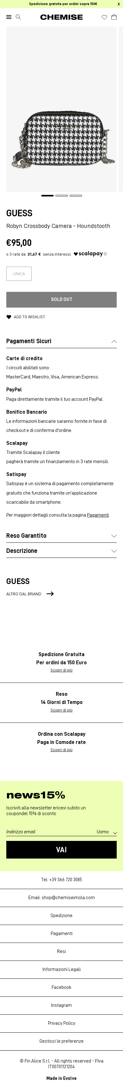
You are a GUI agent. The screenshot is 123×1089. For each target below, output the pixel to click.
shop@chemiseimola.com (68, 897)
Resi (61, 951)
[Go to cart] (114, 16)
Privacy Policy (61, 1023)
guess (19, 213)
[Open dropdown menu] (8, 17)
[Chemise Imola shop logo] (61, 17)
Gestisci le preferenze (61, 1041)
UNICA (19, 273)
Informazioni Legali (62, 969)
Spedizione (61, 915)
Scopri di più (61, 670)
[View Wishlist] (104, 17)
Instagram (61, 1005)
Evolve (70, 1078)
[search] (18, 17)
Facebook (61, 987)
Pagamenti (98, 515)
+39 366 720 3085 (65, 879)
